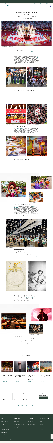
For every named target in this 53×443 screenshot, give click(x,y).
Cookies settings (16, 427)
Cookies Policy (32, 441)
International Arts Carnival (24, 161)
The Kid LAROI (21, 343)
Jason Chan (24, 346)
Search (36, 3)
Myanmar (49, 439)
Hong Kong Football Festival (20, 128)
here (36, 132)
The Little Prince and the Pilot (29, 297)
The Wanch (18, 340)
